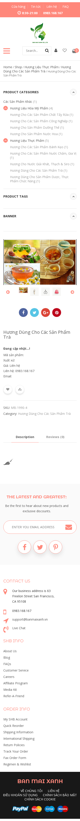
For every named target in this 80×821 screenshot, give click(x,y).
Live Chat (19, 628)
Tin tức (36, 6)
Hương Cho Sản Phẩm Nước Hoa (36, 134)
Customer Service (16, 670)
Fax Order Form (14, 758)
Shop (18, 67)
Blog (6, 657)
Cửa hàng (18, 6)
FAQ (65, 6)
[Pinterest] (55, 547)
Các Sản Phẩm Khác (20, 101)
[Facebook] (24, 547)
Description (25, 437)
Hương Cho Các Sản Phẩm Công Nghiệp (41, 121)
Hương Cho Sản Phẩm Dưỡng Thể (37, 127)
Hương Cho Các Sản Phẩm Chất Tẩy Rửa (41, 115)
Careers (8, 677)
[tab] (25, 436)
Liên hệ (51, 6)
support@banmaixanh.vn (30, 619)
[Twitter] (40, 547)
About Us (10, 651)
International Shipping (18, 738)
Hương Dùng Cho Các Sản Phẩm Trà (37, 69)
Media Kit (10, 689)
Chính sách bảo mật (60, 795)
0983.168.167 (53, 13)
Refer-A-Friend (13, 696)
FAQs (7, 664)
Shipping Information (18, 732)
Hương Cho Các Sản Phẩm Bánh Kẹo (39, 147)
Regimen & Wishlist (17, 764)
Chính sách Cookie (40, 799)
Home (7, 67)
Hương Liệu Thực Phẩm (41, 67)
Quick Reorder (13, 726)
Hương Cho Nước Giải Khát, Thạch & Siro (42, 164)
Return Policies (14, 745)
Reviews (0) (55, 437)
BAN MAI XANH (40, 781)
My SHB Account (15, 719)
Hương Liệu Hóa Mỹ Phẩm (31, 108)
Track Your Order (15, 751)
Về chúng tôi (31, 791)
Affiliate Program (15, 683)
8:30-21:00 (30, 13)
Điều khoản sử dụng (20, 795)
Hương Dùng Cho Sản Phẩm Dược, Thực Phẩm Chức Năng (39, 179)
